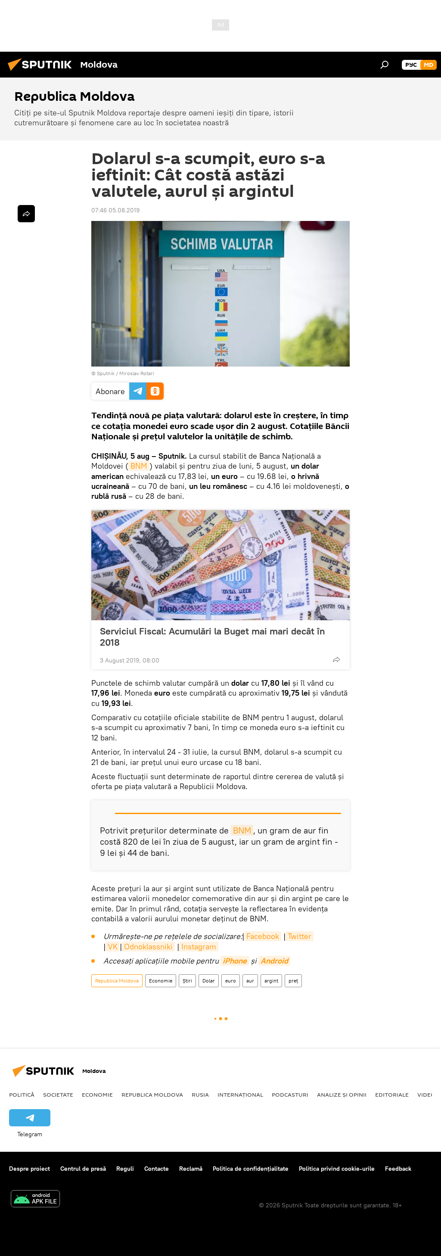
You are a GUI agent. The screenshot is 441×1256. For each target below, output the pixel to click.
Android (274, 961)
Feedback (398, 1168)
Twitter (299, 936)
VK (113, 946)
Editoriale (392, 1094)
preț (293, 980)
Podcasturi (290, 1094)
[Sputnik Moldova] (42, 72)
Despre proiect (29, 1168)
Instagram (198, 946)
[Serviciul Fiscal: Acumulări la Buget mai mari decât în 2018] (220, 565)
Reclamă (190, 1168)
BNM (138, 466)
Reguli (125, 1168)
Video (426, 1094)
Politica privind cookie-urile (337, 1168)
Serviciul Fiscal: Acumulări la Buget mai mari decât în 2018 (212, 636)
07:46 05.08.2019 (115, 210)
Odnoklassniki (148, 946)
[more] (336, 659)
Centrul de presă (83, 1168)
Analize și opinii (341, 1094)
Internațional (240, 1094)
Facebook (262, 936)
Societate (58, 1094)
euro (230, 980)
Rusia (200, 1094)
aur (250, 980)
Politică (21, 1094)
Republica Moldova (117, 980)
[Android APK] (35, 1199)
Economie (160, 980)
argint (271, 980)
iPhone (235, 961)
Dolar (208, 980)
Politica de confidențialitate (251, 1168)
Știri (187, 980)
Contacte (156, 1168)
